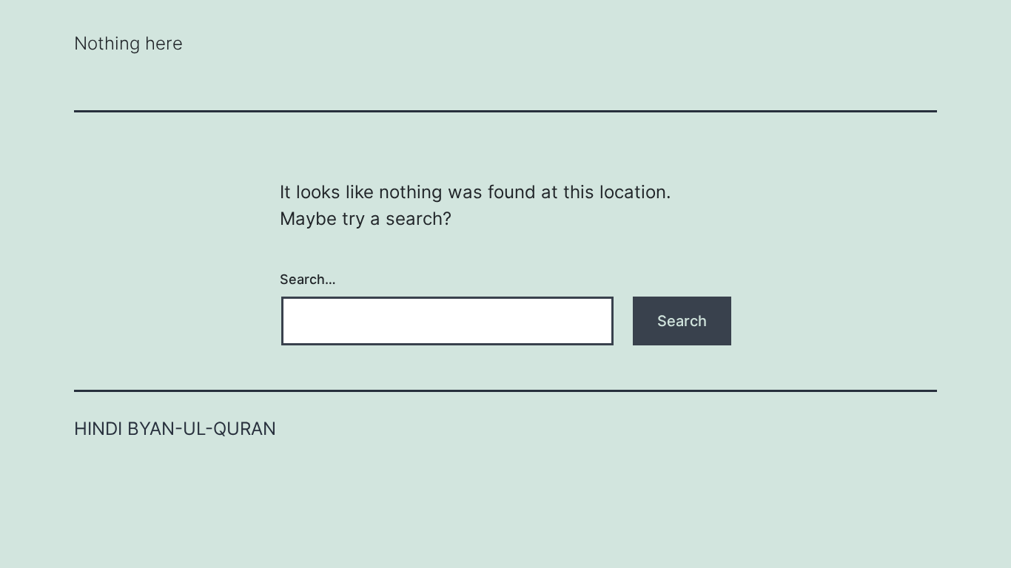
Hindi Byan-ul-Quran (175, 428)
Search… (308, 279)
